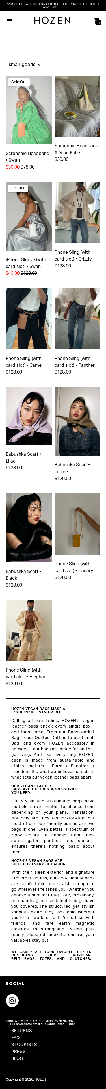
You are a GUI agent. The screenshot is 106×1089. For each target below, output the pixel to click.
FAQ (15, 1038)
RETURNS (21, 1031)
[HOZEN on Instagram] (12, 1000)
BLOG (17, 1058)
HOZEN (40, 1079)
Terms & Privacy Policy (21, 1020)
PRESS (18, 1052)
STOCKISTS (24, 1045)
